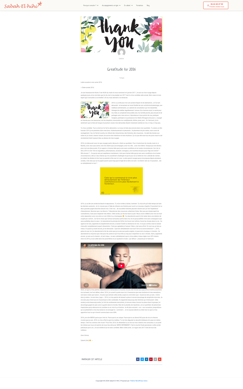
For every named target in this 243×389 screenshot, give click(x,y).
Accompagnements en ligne (110, 5)
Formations (139, 5)
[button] (138, 359)
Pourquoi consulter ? (89, 5)
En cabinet (127, 5)
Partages (122, 78)
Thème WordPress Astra (138, 381)
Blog (148, 5)
